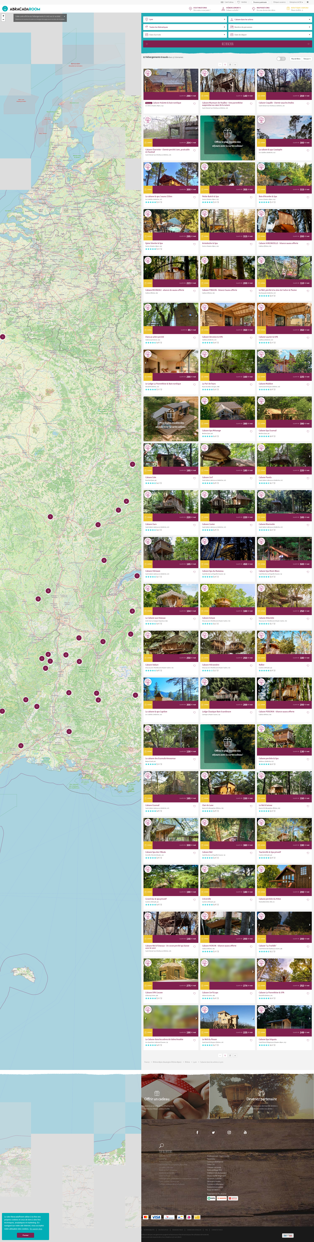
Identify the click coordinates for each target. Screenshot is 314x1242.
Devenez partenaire (260, 2)
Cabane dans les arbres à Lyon (211, 1062)
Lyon (195, 1062)
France (147, 1062)
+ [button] (3, 15)
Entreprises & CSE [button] (296, 2)
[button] (307, 2)
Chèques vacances (279, 2)
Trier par (306, 59)
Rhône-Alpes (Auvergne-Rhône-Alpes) (167, 1062)
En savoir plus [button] (36, 1229)
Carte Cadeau (229, 2)
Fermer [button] (25, 1235)
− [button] (3, 19)
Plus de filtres (295, 59)
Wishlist (244, 2)
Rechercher (227, 44)
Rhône (187, 1062)
